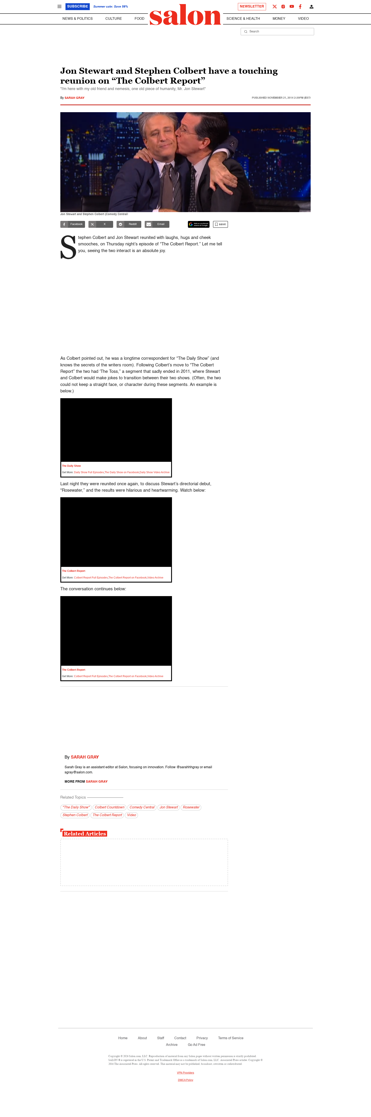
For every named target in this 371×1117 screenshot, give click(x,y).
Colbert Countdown (109, 807)
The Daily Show (71, 465)
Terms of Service (230, 1038)
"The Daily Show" (76, 807)
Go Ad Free (196, 1045)
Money (279, 19)
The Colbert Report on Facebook (127, 577)
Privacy (202, 1038)
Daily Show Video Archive (155, 472)
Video (303, 19)
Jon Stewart (169, 807)
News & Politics (77, 19)
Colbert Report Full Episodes (91, 577)
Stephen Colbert (74, 815)
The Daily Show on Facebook (122, 472)
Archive (172, 1045)
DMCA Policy (185, 1080)
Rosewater (191, 807)
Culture (113, 19)
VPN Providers (185, 1073)
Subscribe (77, 6)
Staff (160, 1038)
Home (123, 1038)
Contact (180, 1038)
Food (139, 19)
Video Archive (155, 577)
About (142, 1038)
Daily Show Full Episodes (89, 472)
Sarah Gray (74, 97)
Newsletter (252, 6)
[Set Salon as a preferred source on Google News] (199, 224)
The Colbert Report (73, 570)
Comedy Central (141, 807)
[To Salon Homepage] (185, 14)
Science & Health (243, 19)
